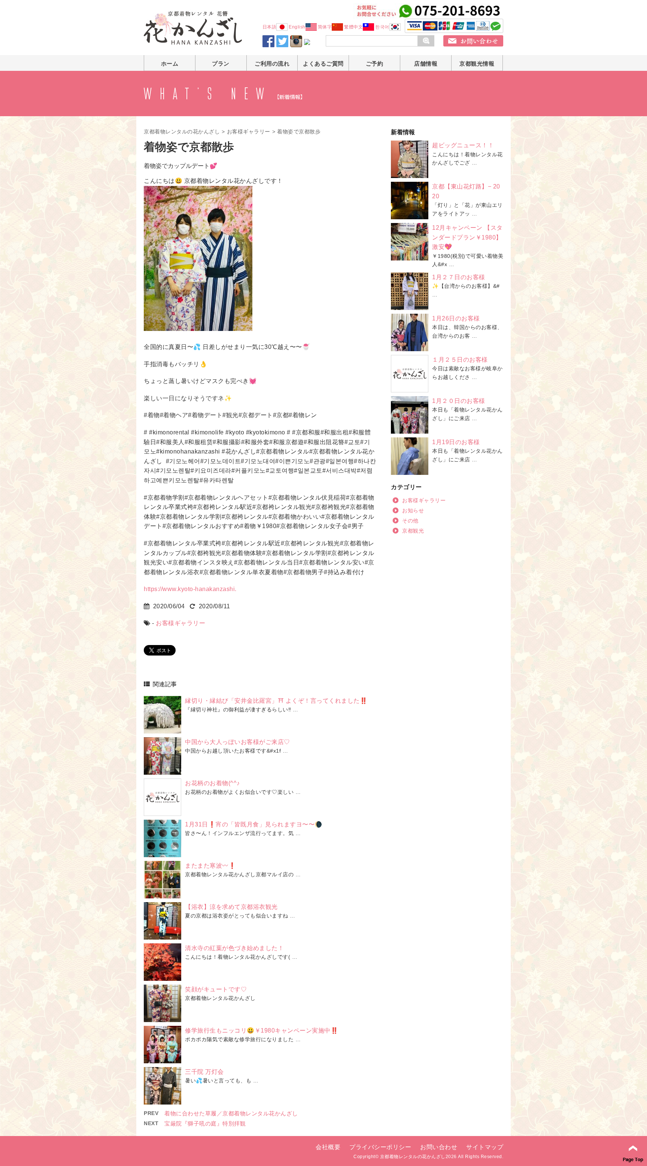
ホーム (170, 63)
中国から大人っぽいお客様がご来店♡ (237, 742)
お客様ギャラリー (248, 132)
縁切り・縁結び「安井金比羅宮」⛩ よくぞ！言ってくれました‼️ (276, 701)
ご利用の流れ (272, 63)
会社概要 (328, 1147)
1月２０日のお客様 (458, 401)
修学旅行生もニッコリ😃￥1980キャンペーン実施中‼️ (261, 1030)
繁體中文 (353, 27)
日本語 (269, 27)
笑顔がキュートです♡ (216, 989)
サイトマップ (484, 1147)
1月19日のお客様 (456, 442)
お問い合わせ (438, 1147)
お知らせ (413, 510)
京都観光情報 (476, 63)
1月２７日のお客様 (458, 277)
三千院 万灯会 (204, 1072)
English (297, 27)
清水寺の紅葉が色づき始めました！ (234, 948)
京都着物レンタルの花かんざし (182, 132)
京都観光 (413, 531)
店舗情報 (425, 63)
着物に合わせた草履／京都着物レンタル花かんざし (231, 1113)
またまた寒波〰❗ (210, 865)
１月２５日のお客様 (460, 359)
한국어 (382, 27)
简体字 (325, 27)
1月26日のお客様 (456, 318)
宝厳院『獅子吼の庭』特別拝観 (205, 1123)
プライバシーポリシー (380, 1147)
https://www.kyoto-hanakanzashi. (190, 589)
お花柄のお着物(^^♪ (212, 783)
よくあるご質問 (323, 63)
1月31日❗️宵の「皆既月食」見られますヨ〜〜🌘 (253, 824)
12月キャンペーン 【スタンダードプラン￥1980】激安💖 (467, 237)
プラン (221, 63)
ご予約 (374, 63)
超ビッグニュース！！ (463, 145)
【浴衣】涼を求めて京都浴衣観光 (231, 907)
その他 (410, 521)
